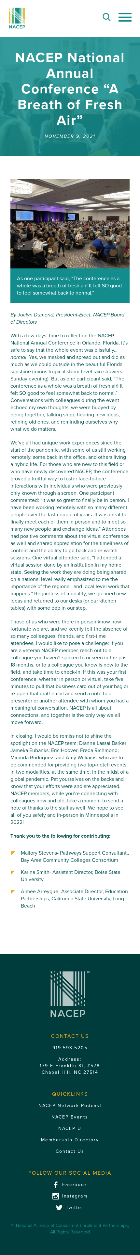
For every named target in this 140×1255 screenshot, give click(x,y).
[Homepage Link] (18, 18)
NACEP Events (69, 1117)
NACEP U (69, 1128)
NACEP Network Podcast (70, 1105)
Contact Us (70, 1151)
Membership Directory (70, 1140)
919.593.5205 (70, 1048)
